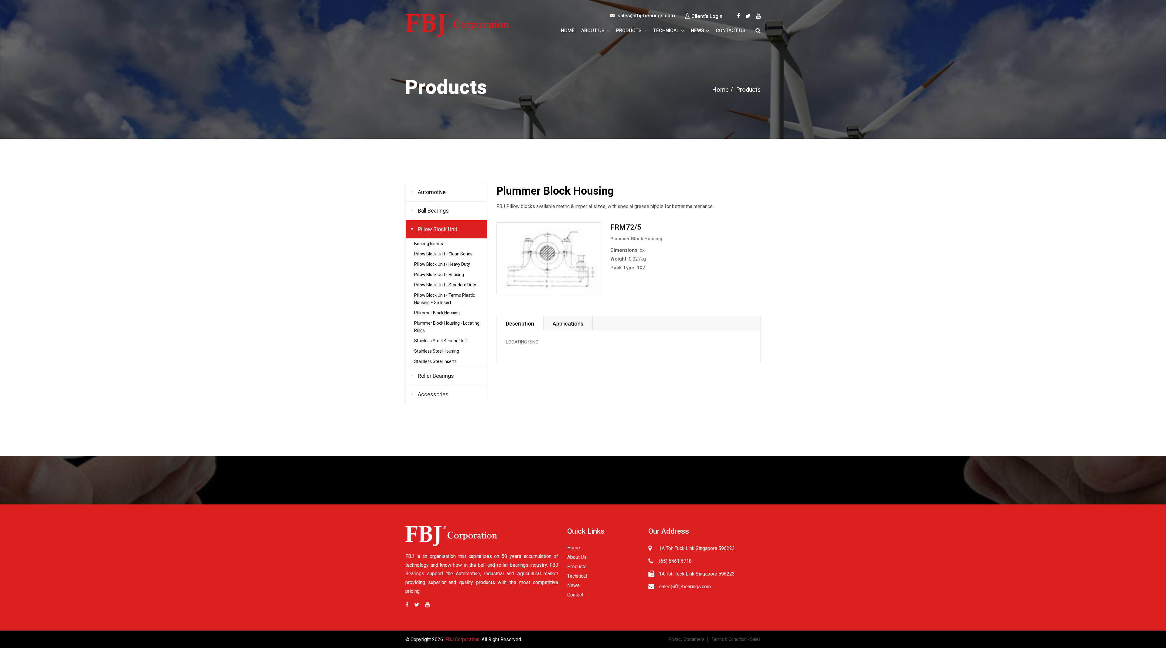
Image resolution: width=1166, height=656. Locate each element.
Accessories (433, 394)
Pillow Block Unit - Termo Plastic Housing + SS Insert (444, 299)
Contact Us (730, 30)
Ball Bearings (433, 210)
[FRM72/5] (548, 258)
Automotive (432, 192)
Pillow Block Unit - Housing (439, 274)
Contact (575, 595)
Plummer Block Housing (437, 312)
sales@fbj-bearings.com (646, 15)
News (697, 30)
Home (567, 30)
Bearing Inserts (428, 243)
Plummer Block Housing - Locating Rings (446, 327)
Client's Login (706, 16)
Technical (666, 30)
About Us (593, 30)
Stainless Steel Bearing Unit (440, 340)
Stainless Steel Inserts (435, 361)
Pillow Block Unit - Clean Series (443, 253)
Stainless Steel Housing (436, 351)
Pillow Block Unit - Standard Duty (445, 284)
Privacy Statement (686, 639)
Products (629, 30)
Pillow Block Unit (437, 229)
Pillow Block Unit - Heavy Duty (442, 264)
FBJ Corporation (462, 639)
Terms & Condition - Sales (736, 639)
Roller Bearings (436, 376)
